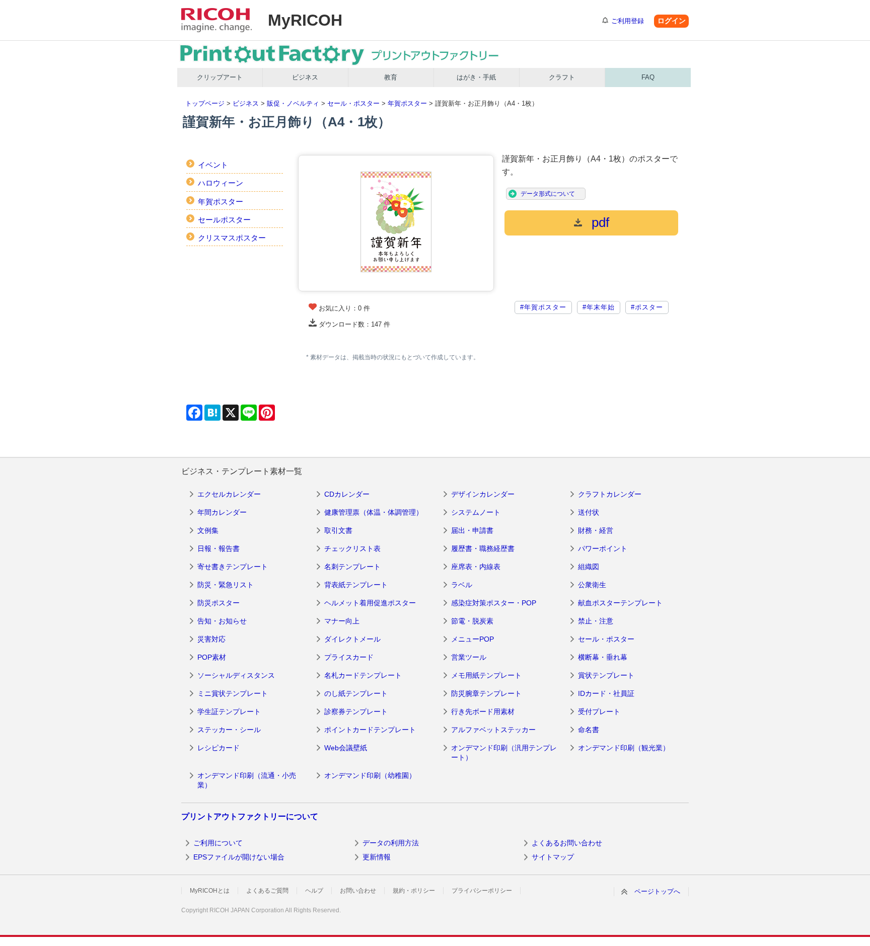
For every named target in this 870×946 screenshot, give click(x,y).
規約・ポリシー (414, 890)
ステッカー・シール (229, 730)
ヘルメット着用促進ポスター (370, 603)
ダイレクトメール (352, 639)
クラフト (562, 77)
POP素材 (211, 657)
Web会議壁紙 (345, 748)
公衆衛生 (592, 585)
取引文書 (338, 530)
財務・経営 (595, 530)
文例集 (208, 530)
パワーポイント (602, 548)
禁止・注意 (595, 621)
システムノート (475, 512)
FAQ (648, 77)
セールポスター (224, 219)
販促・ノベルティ (293, 103)
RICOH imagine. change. (216, 20)
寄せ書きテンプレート (232, 567)
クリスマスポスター (232, 237)
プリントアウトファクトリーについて (249, 816)
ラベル (461, 585)
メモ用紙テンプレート (486, 675)
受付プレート (599, 711)
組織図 (588, 567)
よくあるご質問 (267, 890)
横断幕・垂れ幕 (602, 657)
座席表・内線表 (475, 567)
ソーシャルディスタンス (236, 675)
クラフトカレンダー (609, 494)
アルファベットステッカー (493, 730)
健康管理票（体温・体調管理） (373, 512)
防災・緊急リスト (225, 585)
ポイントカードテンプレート (370, 730)
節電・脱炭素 (472, 621)
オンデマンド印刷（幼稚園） (370, 775)
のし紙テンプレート (356, 693)
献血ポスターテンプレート (620, 603)
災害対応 (211, 639)
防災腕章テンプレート (486, 693)
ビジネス (305, 77)
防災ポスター (218, 603)
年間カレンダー (222, 512)
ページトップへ (657, 891)
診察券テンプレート (356, 711)
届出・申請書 (472, 530)
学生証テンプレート (229, 711)
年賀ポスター (407, 103)
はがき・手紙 (476, 77)
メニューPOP (472, 639)
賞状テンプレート (606, 675)
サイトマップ (553, 857)
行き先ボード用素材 (483, 711)
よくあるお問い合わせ (567, 843)
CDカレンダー (347, 494)
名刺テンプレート (352, 567)
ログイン (672, 21)
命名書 (588, 730)
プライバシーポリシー (482, 890)
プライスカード (349, 657)
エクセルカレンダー (229, 494)
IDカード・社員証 (606, 693)
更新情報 (376, 857)
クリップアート (220, 77)
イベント (213, 165)
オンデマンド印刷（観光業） (624, 748)
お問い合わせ (358, 890)
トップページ (205, 103)
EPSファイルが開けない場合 (238, 857)
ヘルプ (314, 890)
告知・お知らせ (222, 621)
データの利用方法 (390, 843)
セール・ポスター (353, 103)
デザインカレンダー (483, 494)
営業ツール (468, 657)
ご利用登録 (627, 21)
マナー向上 (341, 621)
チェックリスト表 (352, 548)
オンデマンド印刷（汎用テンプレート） (504, 753)
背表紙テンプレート (356, 585)
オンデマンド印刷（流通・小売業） (246, 780)
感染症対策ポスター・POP (493, 603)
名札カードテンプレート (363, 675)
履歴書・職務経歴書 (483, 548)
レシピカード (218, 748)
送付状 (588, 512)
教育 (390, 77)
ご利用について (218, 843)
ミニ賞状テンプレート (232, 693)
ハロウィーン (220, 183)
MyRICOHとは (210, 890)
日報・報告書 (218, 548)
